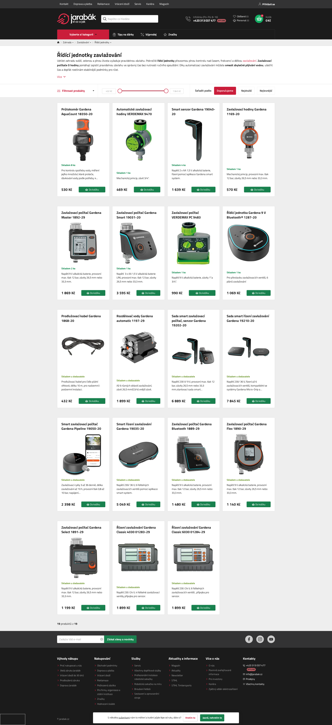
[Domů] (60, 42)
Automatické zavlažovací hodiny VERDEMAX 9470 (134, 111)
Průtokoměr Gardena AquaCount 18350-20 (77, 111)
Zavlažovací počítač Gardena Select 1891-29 (81, 529)
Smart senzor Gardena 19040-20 (193, 111)
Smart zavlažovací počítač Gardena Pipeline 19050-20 (81, 426)
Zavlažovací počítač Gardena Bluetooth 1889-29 (192, 426)
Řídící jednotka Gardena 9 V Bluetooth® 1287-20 (246, 215)
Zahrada (67, 42)
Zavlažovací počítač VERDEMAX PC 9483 (186, 215)
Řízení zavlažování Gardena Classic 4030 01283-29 (136, 529)
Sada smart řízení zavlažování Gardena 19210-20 (248, 318)
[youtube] (271, 639)
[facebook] (249, 639)
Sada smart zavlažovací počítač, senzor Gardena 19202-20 (189, 321)
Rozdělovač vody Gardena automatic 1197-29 (135, 318)
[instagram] (260, 639)
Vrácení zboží (122, 4)
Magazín (164, 4)
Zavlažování (83, 42)
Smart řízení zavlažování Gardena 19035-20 (134, 426)
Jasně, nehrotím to (212, 717)
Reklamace (103, 4)
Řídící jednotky (102, 42)
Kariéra (150, 4)
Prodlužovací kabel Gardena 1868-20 (81, 318)
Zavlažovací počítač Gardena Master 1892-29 (81, 215)
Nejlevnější (266, 91)
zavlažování (249, 61)
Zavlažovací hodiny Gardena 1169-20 (246, 111)
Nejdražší (246, 91)
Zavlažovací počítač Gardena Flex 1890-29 (247, 426)
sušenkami (124, 717)
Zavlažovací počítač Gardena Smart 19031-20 (136, 215)
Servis (138, 4)
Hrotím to (190, 717)
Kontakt (64, 4)
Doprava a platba (82, 4)
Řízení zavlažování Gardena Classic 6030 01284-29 (191, 529)
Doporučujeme (225, 91)
